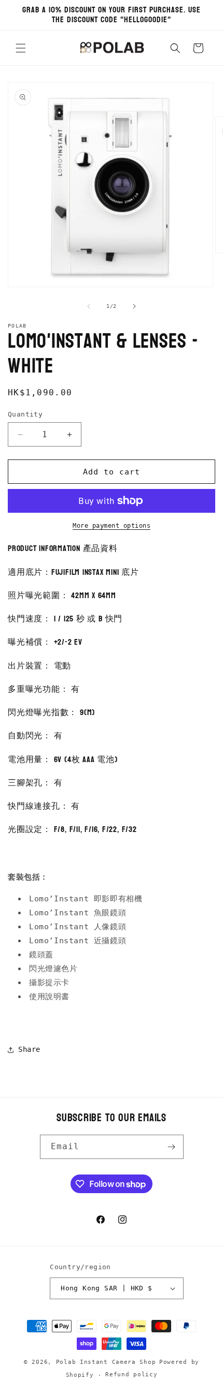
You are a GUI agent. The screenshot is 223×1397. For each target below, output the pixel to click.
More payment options (111, 525)
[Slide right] (134, 306)
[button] (20, 48)
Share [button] (29, 1049)
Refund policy (131, 1374)
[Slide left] (88, 306)
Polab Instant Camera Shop (106, 1362)
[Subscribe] (171, 1147)
